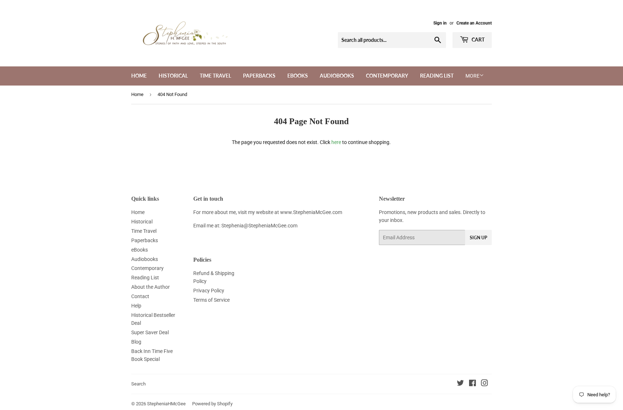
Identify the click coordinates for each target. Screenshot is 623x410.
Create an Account (474, 23)
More (472, 76)
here (336, 142)
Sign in (440, 23)
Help (136, 306)
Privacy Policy (208, 290)
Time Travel (215, 76)
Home (139, 76)
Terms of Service (211, 300)
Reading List (437, 76)
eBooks (297, 76)
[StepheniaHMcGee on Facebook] (472, 384)
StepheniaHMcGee (166, 403)
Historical (173, 76)
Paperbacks (259, 76)
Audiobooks (337, 76)
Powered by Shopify (212, 403)
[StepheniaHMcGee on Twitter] (460, 384)
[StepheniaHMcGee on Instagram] (484, 384)
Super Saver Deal (150, 332)
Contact (140, 296)
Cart (477, 39)
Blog (136, 342)
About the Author (150, 287)
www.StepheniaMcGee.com (311, 212)
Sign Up (478, 237)
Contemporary (387, 76)
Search (138, 384)
